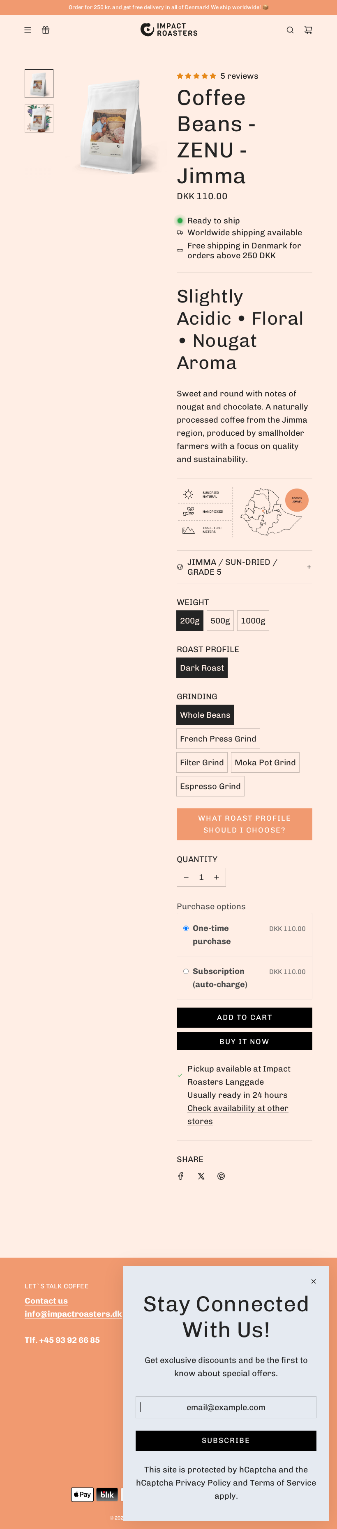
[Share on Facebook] (181, 1177)
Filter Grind (202, 762)
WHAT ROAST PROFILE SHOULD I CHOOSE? (244, 824)
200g (190, 621)
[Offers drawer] (46, 30)
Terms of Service (283, 1483)
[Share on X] (201, 1177)
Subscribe (226, 1440)
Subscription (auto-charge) (221, 977)
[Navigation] (27, 30)
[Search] (290, 30)
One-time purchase (212, 934)
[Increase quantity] (217, 877)
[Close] (314, 1281)
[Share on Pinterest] (221, 1177)
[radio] (186, 928)
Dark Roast (202, 668)
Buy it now (244, 1041)
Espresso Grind (210, 786)
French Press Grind (218, 739)
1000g (253, 621)
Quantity (197, 859)
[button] (66, 123)
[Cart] (308, 30)
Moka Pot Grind (265, 762)
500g (220, 621)
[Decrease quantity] (186, 877)
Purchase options (211, 906)
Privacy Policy (203, 1483)
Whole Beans (205, 715)
